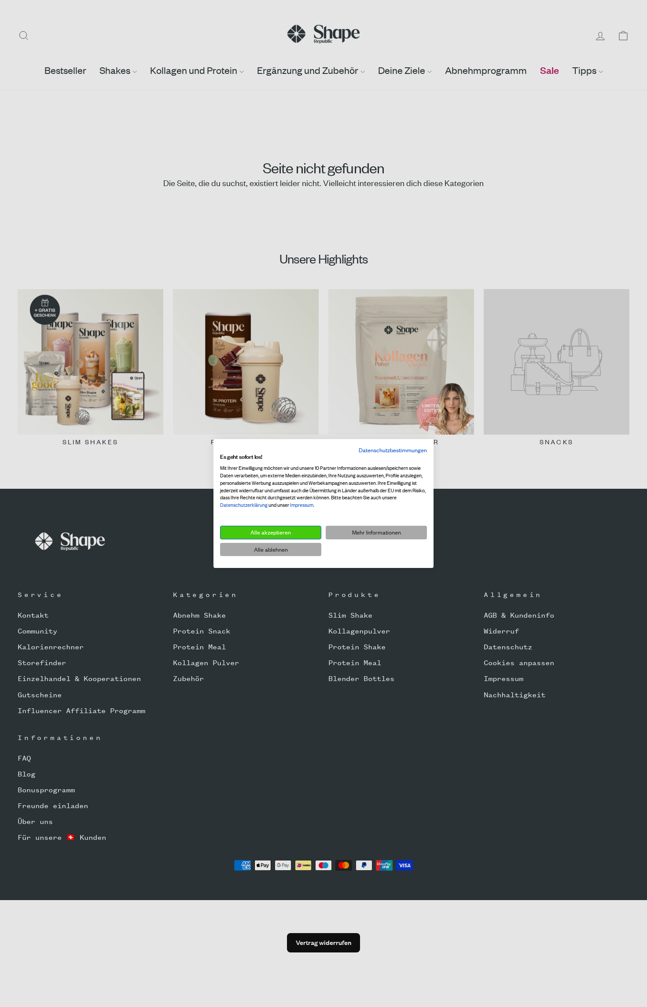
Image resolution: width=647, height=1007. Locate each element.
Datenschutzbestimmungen (393, 450)
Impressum (301, 505)
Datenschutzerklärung (244, 505)
